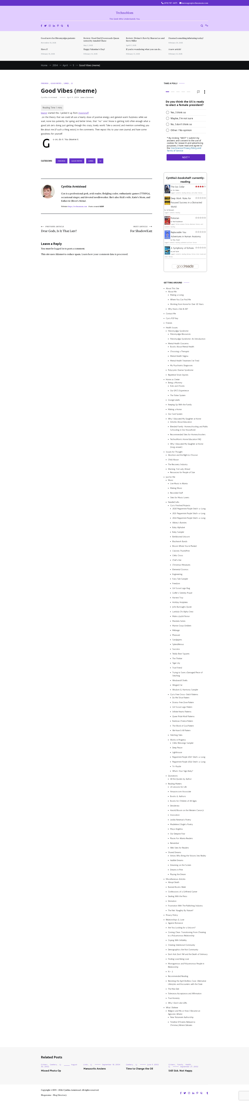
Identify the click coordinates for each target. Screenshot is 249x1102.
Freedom (176, 583)
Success (176, 649)
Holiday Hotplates (180, 602)
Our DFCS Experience (179, 390)
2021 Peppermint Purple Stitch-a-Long (188, 513)
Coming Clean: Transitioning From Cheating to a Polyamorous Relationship (187, 934)
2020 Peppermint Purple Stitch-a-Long (189, 508)
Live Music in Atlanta (179, 483)
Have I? (44, 49)
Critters (44, 1065)
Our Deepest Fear (177, 834)
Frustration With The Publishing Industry (185, 905)
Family (180, 1065)
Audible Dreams (176, 860)
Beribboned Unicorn (181, 537)
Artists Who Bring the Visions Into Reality (188, 855)
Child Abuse (173, 459)
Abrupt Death (173, 882)
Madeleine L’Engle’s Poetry (181, 824)
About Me (172, 291)
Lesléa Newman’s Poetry (180, 820)
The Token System (177, 395)
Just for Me (170, 477)
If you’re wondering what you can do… (144, 49)
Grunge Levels (174, 400)
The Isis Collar (177, 186)
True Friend (177, 668)
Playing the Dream (178, 874)
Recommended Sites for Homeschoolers (187, 434)
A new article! (174, 49)
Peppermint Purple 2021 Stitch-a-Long (188, 757)
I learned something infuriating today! (185, 38)
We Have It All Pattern (181, 730)
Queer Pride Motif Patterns (183, 716)
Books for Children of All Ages (183, 801)
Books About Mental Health (182, 346)
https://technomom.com (77, 206)
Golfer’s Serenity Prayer (182, 593)
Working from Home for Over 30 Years (187, 304)
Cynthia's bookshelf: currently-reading (185, 180)
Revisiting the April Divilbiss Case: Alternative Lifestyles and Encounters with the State (187, 982)
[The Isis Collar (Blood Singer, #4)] (167, 192)
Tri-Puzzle (176, 766)
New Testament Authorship (182, 1017)
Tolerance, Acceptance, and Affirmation (184, 993)
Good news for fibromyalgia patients (58, 38)
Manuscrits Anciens (94, 1069)
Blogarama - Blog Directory (54, 1095)
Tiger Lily (176, 663)
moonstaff (83, 113)
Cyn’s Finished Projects (180, 505)
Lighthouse (177, 752)
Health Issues (172, 327)
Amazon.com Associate (180, 791)
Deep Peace (177, 747)
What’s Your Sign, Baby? (182, 771)
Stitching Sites (176, 735)
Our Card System (175, 414)
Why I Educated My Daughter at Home (184, 419)
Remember (174, 843)
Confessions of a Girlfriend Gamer (182, 891)
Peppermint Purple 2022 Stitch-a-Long (188, 762)
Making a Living (177, 295)
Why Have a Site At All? (178, 309)
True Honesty (174, 998)
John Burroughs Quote (182, 607)
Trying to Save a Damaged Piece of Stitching (187, 674)
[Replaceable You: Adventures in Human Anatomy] (167, 238)
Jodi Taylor (176, 251)
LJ (72, 83)
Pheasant (176, 635)
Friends (44, 83)
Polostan (175, 218)
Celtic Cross (177, 555)
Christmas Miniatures (181, 565)
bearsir (44, 113)
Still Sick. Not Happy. (180, 1071)
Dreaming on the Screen (180, 865)
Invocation (175, 815)
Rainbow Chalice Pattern (182, 721)
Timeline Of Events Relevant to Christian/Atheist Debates (182, 1023)
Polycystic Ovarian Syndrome (180, 370)
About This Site (172, 288)
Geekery (53, 1065)
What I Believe (172, 1007)
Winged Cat (177, 685)
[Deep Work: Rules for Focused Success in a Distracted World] (167, 204)
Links (66, 83)
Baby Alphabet (178, 527)
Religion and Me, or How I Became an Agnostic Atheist (184, 1012)
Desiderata (174, 806)
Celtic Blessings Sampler (183, 743)
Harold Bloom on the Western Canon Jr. (187, 810)
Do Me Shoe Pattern (180, 697)
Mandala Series (178, 621)
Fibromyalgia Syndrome (178, 331)
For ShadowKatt (141, 229)
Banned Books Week (177, 887)
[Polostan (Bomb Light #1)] (167, 224)
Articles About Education (181, 422)
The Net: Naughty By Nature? (180, 910)
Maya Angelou (176, 829)
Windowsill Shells (179, 680)
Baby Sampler (178, 532)
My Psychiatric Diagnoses (181, 365)
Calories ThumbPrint (181, 551)
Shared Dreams (174, 852)
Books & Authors (178, 796)
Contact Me (171, 313)
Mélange (176, 630)
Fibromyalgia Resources (180, 334)
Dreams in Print (176, 870)
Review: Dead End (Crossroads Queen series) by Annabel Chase (101, 39)
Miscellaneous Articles (175, 879)
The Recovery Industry (178, 464)
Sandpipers (177, 639)
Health (188, 1065)
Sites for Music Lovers (179, 497)
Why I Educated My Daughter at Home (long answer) (186, 445)
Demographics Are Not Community (183, 949)
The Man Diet (173, 989)
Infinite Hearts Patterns (181, 711)
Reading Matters (175, 784)
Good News (56, 83)
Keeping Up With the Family (180, 404)
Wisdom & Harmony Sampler (185, 689)
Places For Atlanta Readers (181, 838)
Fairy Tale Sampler (180, 579)
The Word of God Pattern (183, 726)
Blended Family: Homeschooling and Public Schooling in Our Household (189, 428)
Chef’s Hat (176, 560)
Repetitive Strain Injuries (178, 375)
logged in (59, 248)
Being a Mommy (175, 382)
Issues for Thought (174, 452)
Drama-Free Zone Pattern (183, 702)
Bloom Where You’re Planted (184, 546)
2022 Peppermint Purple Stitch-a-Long (188, 518)
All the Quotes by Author (181, 779)
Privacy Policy (172, 915)
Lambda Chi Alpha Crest (182, 611)
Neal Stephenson (178, 222)
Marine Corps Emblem (181, 625)
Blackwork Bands (179, 541)
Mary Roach (176, 240)
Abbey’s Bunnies (179, 522)
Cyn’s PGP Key (172, 318)
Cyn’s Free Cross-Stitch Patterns (184, 694)
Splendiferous (178, 644)
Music (170, 480)
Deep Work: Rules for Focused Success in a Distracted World (186, 202)
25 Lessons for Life (178, 787)
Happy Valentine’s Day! (94, 49)
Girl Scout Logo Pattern (182, 707)
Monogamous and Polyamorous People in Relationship (186, 965)
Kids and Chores (177, 386)
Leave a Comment (87, 97)
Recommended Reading (178, 976)
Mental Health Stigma (179, 356)
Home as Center (173, 379)
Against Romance (175, 923)
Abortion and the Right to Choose (183, 455)
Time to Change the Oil (139, 1069)
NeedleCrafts (173, 502)
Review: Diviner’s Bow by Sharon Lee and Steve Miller (145, 39)
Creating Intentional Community (181, 945)
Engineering (177, 574)
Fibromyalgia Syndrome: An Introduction (187, 339)
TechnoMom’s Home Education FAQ (185, 439)
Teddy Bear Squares (180, 654)
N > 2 (170, 971)
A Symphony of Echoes (182, 248)
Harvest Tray (177, 597)
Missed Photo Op (51, 1071)
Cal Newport (170, 210)
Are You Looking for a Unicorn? (182, 927)
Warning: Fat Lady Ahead (179, 469)
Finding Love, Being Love (178, 959)
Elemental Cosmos (180, 569)
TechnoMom (124, 13)
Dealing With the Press (177, 896)
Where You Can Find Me (180, 299)
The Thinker (177, 658)
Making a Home (175, 409)
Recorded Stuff (176, 493)
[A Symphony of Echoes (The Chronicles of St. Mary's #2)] (167, 254)
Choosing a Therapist (179, 351)
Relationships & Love (175, 920)
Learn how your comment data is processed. (105, 254)
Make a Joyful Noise (180, 616)
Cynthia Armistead (49, 97)
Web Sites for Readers (179, 848)
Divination (172, 901)
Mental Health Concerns (178, 343)
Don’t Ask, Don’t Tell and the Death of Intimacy (188, 954)
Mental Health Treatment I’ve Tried (184, 360)
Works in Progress (178, 740)
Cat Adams (176, 190)
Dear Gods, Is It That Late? (59, 229)
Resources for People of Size (182, 472)
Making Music (176, 488)
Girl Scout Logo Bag (181, 588)
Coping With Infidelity (177, 940)
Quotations (173, 776)
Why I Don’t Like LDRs (177, 1003)
